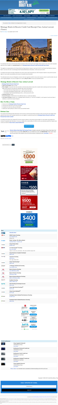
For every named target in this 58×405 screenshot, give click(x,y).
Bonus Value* (13, 368)
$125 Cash (12, 288)
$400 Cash (12, 263)
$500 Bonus (12, 258)
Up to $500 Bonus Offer (14, 270)
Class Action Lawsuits (7, 138)
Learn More (16, 346)
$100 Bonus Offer (13, 274)
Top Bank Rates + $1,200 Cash (16, 241)
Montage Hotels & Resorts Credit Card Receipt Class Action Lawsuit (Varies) (27, 28)
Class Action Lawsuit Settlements (16, 122)
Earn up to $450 (13, 249)
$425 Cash (12, 285)
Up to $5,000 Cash (13, 236)
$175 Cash (12, 292)
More (12, 135)
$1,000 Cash (12, 296)
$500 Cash (12, 254)
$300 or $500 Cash (13, 281)
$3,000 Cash (12, 245)
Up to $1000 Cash (13, 267)
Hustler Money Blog (29, 3)
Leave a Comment (54, 35)
